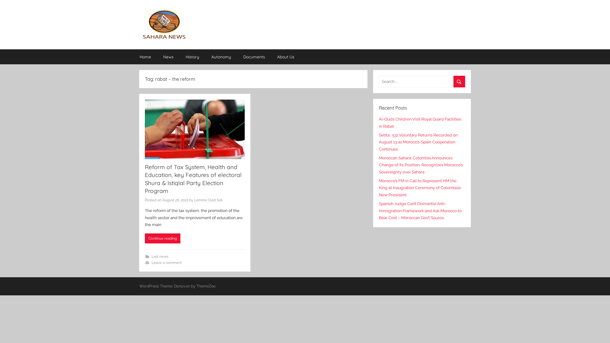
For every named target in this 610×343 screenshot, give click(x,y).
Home (145, 56)
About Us (285, 56)
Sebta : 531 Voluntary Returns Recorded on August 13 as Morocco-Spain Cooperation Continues (418, 142)
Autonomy (221, 56)
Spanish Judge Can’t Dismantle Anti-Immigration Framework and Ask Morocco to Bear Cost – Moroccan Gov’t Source (420, 210)
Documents (254, 56)
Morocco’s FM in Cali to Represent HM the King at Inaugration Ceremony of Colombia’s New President (420, 187)
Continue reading (162, 238)
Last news (160, 256)
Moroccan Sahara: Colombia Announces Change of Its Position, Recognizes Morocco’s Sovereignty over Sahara (421, 165)
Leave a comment (167, 263)
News (168, 56)
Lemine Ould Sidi (208, 200)
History (192, 56)
